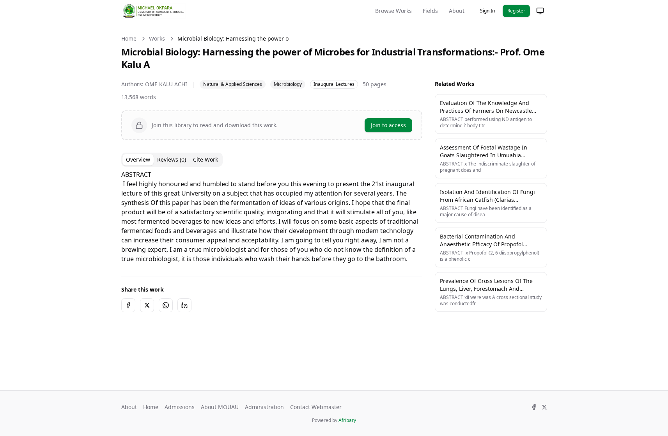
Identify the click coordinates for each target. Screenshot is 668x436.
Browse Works (393, 10)
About (456, 10)
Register (516, 10)
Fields (430, 10)
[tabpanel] (271, 216)
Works (157, 38)
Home (128, 38)
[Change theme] (540, 11)
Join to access (388, 125)
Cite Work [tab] (205, 159)
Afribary (347, 420)
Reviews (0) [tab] (171, 159)
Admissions (180, 407)
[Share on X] (147, 305)
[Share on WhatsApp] (166, 305)
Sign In (487, 10)
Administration (264, 407)
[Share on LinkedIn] (184, 305)
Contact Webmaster (316, 407)
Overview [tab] (138, 159)
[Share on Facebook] (128, 305)
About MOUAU (220, 407)
